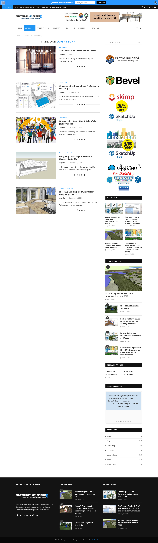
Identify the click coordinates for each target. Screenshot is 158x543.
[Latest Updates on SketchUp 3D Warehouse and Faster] (114, 208)
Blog (124, 441)
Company (56, 28)
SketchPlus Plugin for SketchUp (129, 307)
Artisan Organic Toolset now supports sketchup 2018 (113, 245)
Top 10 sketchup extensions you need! (77, 50)
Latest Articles (124, 455)
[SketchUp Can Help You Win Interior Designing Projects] (36, 200)
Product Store (43, 28)
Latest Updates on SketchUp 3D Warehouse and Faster (112, 220)
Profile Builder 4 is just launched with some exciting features (130, 321)
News (67, 28)
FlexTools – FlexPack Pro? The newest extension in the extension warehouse (133, 220)
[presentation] (15, 7)
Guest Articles (124, 450)
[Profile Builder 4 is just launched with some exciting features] (111, 322)
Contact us (94, 28)
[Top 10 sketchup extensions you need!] (36, 59)
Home (20, 28)
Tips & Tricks (79, 28)
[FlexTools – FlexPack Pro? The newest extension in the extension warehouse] (133, 208)
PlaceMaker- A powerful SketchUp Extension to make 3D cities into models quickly (133, 247)
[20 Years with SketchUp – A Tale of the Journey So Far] (36, 130)
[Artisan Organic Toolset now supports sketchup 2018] (114, 234)
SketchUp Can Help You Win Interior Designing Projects (76, 193)
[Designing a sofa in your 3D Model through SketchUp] (36, 165)
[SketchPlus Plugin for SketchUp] (111, 309)
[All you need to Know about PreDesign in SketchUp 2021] (36, 95)
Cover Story (63, 47)
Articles (28, 28)
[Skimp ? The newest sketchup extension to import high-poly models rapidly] (66, 509)
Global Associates (98, 540)
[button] (117, 422)
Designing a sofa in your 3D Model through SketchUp (75, 157)
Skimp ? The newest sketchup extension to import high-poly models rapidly (85, 509)
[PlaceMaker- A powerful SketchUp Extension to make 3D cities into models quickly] (133, 234)
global (63, 54)
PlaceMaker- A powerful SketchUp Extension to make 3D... (44, 7)
